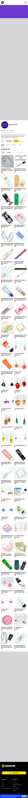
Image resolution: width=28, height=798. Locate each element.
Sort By (8, 152)
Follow (16, 141)
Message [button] (8, 141)
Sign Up (24, 796)
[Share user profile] (2, 140)
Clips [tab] (19, 145)
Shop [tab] (2, 145)
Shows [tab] (8, 145)
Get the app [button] (15, 773)
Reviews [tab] (14, 145)
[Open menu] (25, 2)
